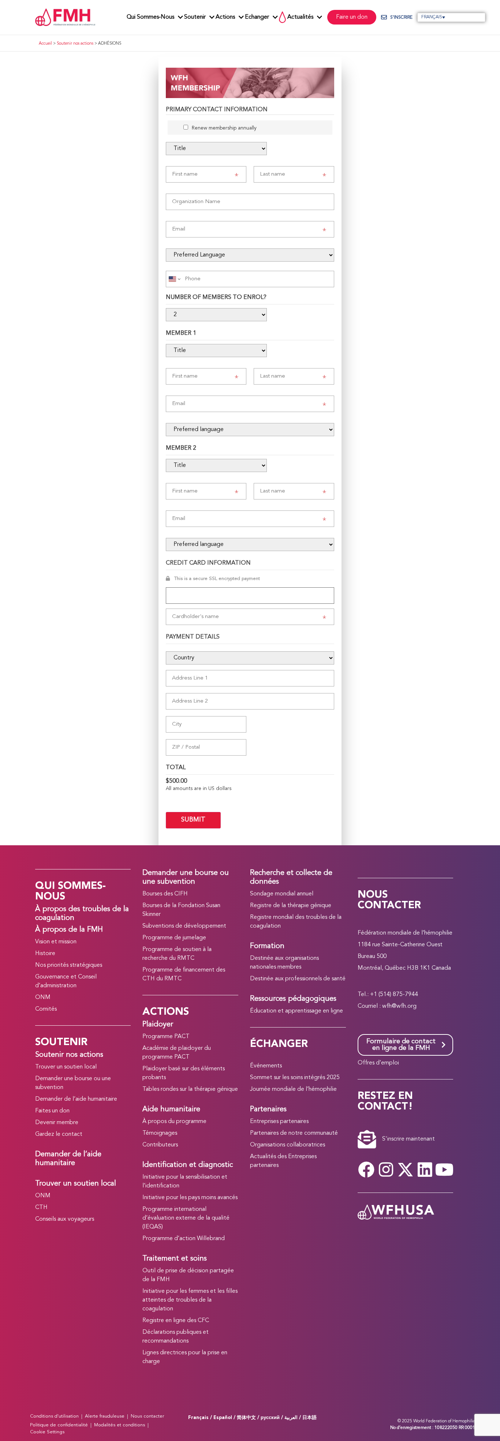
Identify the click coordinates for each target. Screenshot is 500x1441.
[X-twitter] (405, 1170)
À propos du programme (174, 1121)
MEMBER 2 (181, 448)
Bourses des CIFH (165, 894)
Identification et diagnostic (187, 1165)
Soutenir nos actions (75, 44)
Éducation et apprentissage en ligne (296, 1011)
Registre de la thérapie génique (290, 906)
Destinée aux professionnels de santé (298, 979)
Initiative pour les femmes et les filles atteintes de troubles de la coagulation (190, 1300)
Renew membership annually (224, 128)
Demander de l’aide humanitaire (76, 1099)
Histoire (45, 954)
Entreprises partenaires (279, 1121)
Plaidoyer (157, 1024)
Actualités (300, 17)
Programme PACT (166, 1037)
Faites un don (52, 1111)
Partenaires (268, 1109)
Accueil (45, 44)
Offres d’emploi (378, 1063)
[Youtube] (444, 1170)
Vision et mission (56, 942)
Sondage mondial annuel (281, 894)
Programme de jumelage (174, 938)
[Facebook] (366, 1170)
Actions (225, 17)
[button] (451, 17)
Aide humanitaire (171, 1109)
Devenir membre (56, 1123)
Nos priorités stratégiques (68, 965)
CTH (41, 1207)
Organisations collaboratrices (287, 1145)
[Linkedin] (425, 1170)
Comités (46, 1009)
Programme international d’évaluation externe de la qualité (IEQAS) (186, 1218)
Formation (267, 946)
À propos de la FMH (69, 929)
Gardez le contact (58, 1134)
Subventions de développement (184, 926)
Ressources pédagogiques (293, 999)
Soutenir (195, 17)
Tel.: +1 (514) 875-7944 (388, 995)
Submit (193, 820)
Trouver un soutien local (66, 1067)
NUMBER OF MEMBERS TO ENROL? (216, 297)
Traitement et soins (174, 1258)
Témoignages (159, 1133)
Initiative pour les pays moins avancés (190, 1198)
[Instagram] (386, 1170)
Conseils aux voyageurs (64, 1219)
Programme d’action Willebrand (183, 1239)
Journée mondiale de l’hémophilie (293, 1089)
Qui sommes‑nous (150, 17)
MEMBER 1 (181, 333)
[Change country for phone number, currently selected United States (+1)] (174, 279)
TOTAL (176, 768)
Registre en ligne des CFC (175, 1321)
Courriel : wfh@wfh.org (387, 1006)
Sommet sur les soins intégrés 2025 (295, 1078)
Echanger (257, 17)
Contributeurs (160, 1145)
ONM (43, 997)
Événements (266, 1066)
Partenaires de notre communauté (294, 1133)
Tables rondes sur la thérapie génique (190, 1089)
